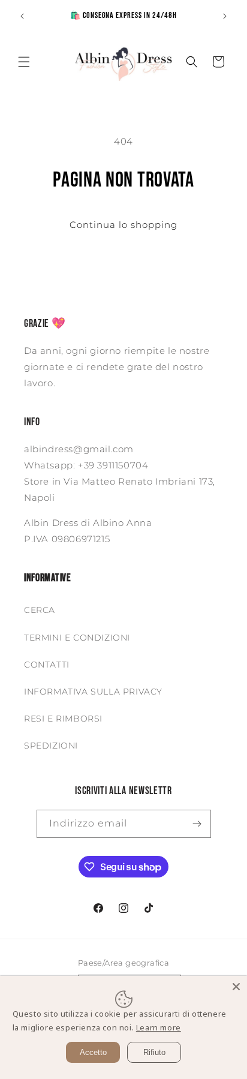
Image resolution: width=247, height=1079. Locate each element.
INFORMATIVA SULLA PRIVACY (93, 691)
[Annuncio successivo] (225, 16)
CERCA (39, 610)
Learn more (158, 1027)
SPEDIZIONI (51, 745)
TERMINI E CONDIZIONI (77, 637)
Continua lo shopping (123, 224)
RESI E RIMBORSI (63, 718)
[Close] (236, 987)
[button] (24, 62)
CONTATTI (47, 664)
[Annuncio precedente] (22, 16)
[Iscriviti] (197, 824)
